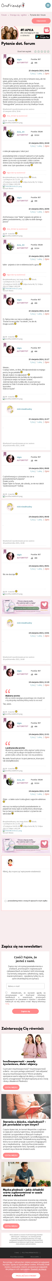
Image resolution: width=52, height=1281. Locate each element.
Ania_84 (20, 132)
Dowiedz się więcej (38, 1269)
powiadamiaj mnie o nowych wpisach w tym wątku (27, 901)
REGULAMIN (35, 1257)
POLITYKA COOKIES (16, 1257)
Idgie (19, 59)
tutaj (7, 1003)
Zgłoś (47, 73)
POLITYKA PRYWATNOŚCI (30, 1253)
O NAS (17, 1253)
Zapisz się (25, 1011)
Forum (4, 15)
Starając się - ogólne (18, 15)
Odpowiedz (41, 21)
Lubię (39, 73)
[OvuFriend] (12, 7)
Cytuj (32, 73)
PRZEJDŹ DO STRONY (26, 1275)
